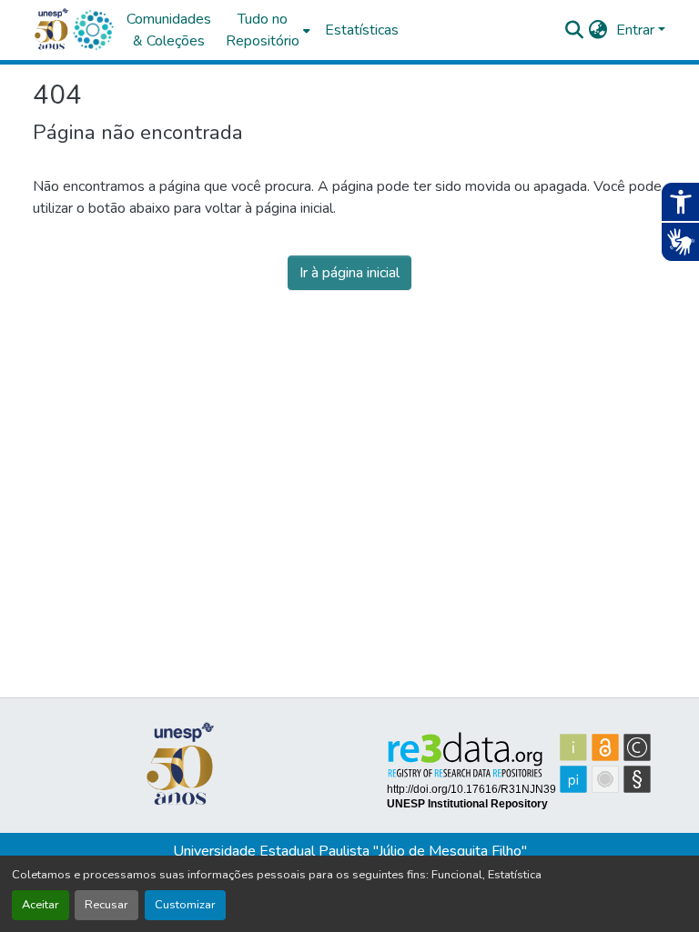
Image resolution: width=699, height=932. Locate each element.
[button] (93, 30)
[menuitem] (268, 30)
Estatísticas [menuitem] (362, 30)
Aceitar (40, 905)
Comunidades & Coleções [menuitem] (169, 30)
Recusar (106, 905)
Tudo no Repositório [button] (262, 30)
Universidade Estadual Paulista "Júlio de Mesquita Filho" (350, 851)
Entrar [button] (637, 30)
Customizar (185, 905)
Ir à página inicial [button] (349, 273)
